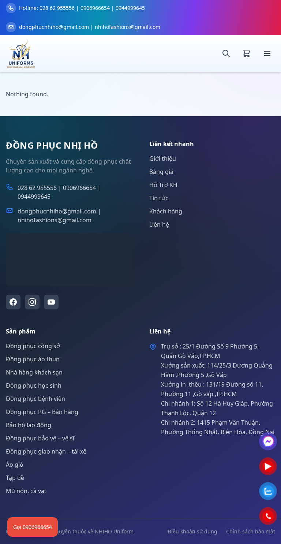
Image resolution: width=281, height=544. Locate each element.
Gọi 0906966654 (32, 526)
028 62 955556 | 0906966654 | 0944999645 (59, 192)
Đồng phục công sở (33, 346)
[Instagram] (32, 302)
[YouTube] (51, 302)
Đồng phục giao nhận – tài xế (46, 451)
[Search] (226, 53)
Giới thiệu (162, 158)
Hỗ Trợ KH (163, 185)
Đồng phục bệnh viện (35, 399)
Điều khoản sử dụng (192, 531)
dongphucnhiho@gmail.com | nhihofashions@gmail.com (59, 215)
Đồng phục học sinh (33, 385)
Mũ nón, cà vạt (26, 491)
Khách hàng (165, 211)
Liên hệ (159, 224)
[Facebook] (13, 302)
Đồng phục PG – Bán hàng (42, 412)
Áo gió (14, 465)
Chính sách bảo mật (250, 531)
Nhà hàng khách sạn (34, 372)
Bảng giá (161, 172)
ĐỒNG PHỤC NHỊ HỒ (52, 145)
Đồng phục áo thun (33, 359)
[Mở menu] (267, 53)
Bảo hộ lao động (28, 425)
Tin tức (158, 198)
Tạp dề (15, 478)
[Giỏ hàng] (247, 53)
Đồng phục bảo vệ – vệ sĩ (40, 438)
